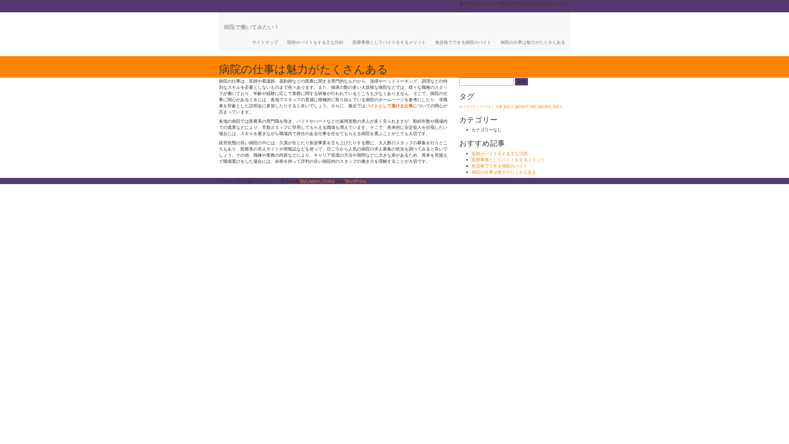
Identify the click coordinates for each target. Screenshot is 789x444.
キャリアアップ (471, 106)
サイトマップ (265, 42)
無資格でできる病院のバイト (463, 42)
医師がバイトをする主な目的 (315, 42)
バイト (489, 106)
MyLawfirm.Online (317, 181)
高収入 (558, 106)
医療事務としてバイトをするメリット (389, 42)
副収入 (509, 106)
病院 (533, 106)
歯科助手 (522, 106)
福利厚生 (544, 106)
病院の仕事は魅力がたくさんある (533, 42)
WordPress (355, 181)
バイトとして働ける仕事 (389, 105)
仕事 (499, 106)
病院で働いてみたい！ (251, 27)
